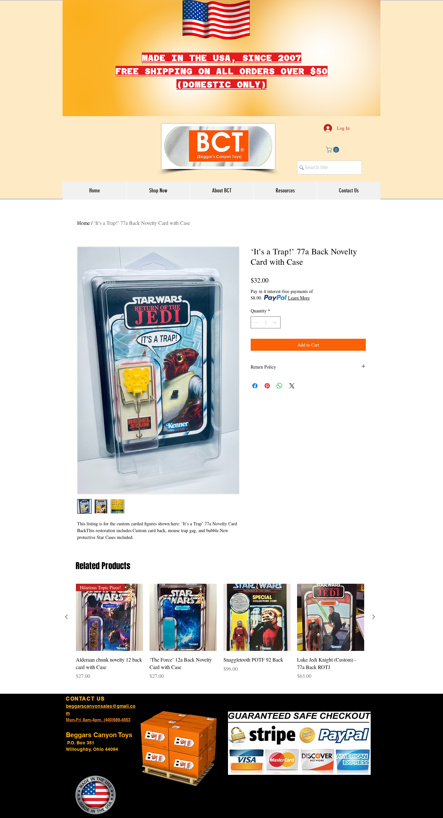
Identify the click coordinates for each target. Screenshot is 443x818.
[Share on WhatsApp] (279, 386)
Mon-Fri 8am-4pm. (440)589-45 (96, 719)
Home (83, 222)
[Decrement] (256, 322)
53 (128, 719)
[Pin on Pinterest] (267, 386)
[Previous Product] (66, 617)
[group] (220, 635)
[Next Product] (373, 617)
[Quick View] (183, 617)
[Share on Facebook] (255, 386)
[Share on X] (292, 386)
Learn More (299, 298)
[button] (333, 150)
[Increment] (275, 322)
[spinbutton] (265, 322)
